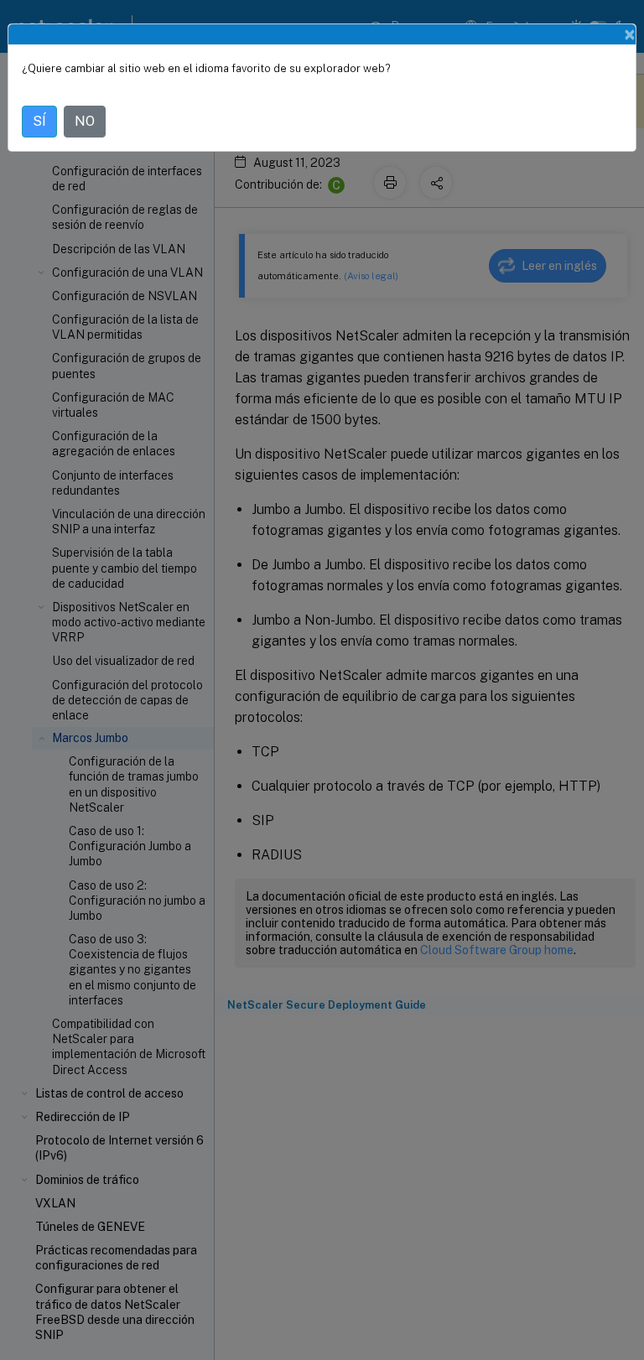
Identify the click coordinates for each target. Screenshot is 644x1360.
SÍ (39, 121)
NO (85, 121)
